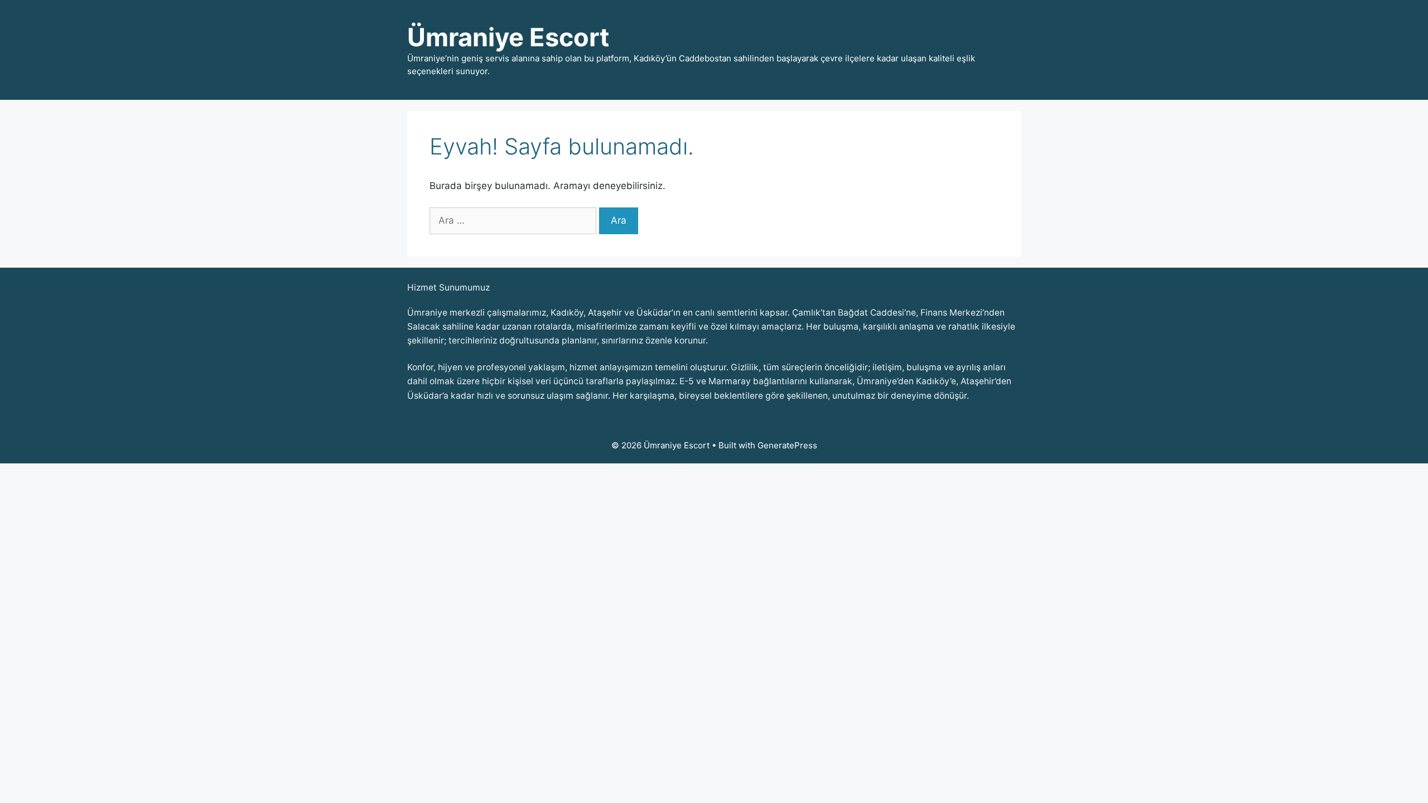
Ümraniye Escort (508, 37)
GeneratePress (787, 445)
